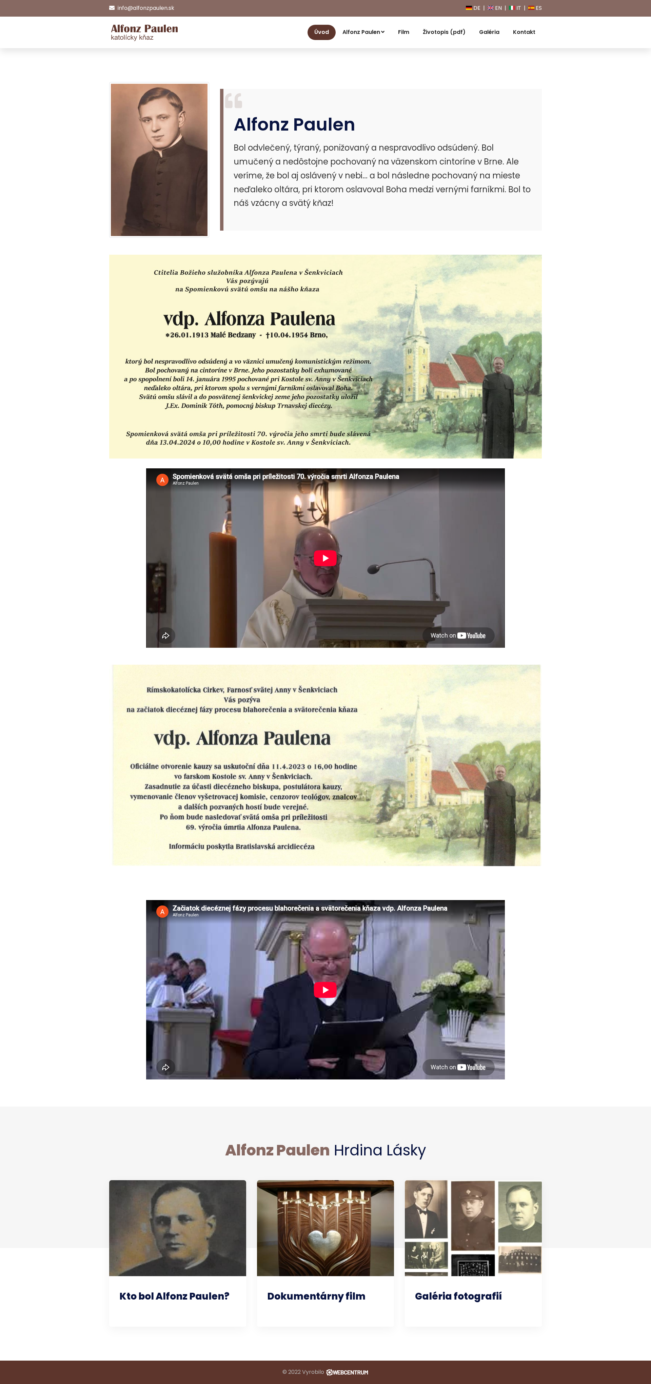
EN (498, 8)
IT (518, 8)
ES (538, 8)
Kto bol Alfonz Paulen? (174, 1296)
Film (403, 32)
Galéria (489, 32)
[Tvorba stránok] (347, 1372)
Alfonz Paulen (361, 32)
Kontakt (524, 32)
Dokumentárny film (316, 1296)
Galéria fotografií (458, 1296)
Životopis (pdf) (444, 32)
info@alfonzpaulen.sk (145, 8)
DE (476, 8)
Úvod (321, 32)
